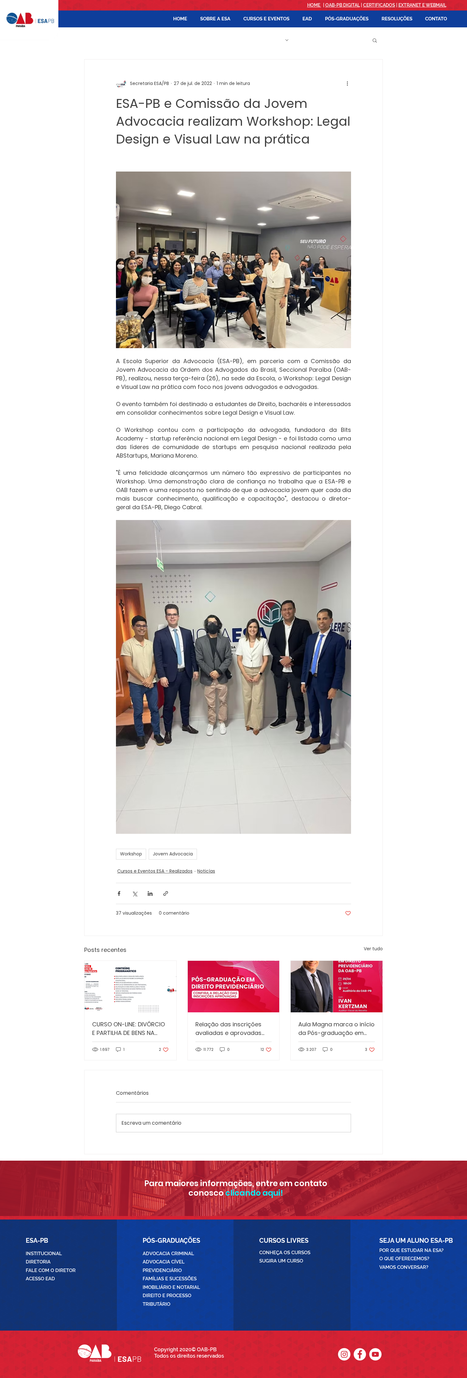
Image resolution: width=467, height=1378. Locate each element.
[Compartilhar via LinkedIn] (150, 893)
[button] (215, 18)
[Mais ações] (347, 84)
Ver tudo (373, 949)
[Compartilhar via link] (166, 893)
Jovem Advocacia (173, 854)
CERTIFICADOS (379, 5)
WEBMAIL (436, 5)
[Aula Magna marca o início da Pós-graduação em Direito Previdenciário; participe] (336, 986)
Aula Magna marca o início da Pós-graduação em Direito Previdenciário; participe (336, 1028)
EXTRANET (409, 5)
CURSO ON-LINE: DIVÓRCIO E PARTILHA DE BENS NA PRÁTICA (128, 1028)
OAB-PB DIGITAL (342, 5)
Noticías (206, 871)
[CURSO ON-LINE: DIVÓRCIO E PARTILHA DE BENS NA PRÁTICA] (130, 986)
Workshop (131, 854)
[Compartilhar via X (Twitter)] (135, 893)
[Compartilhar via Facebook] (119, 893)
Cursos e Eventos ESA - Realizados (155, 871)
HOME (314, 5)
